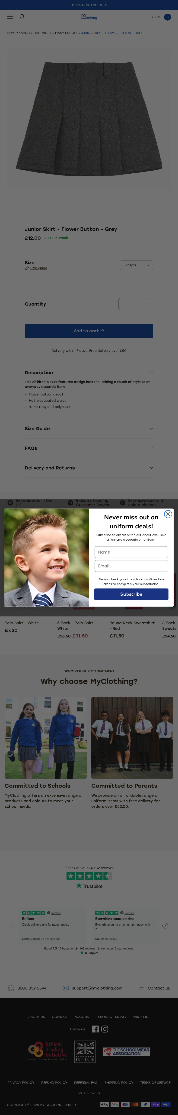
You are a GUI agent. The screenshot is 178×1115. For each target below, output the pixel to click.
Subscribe (131, 594)
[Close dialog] (168, 514)
